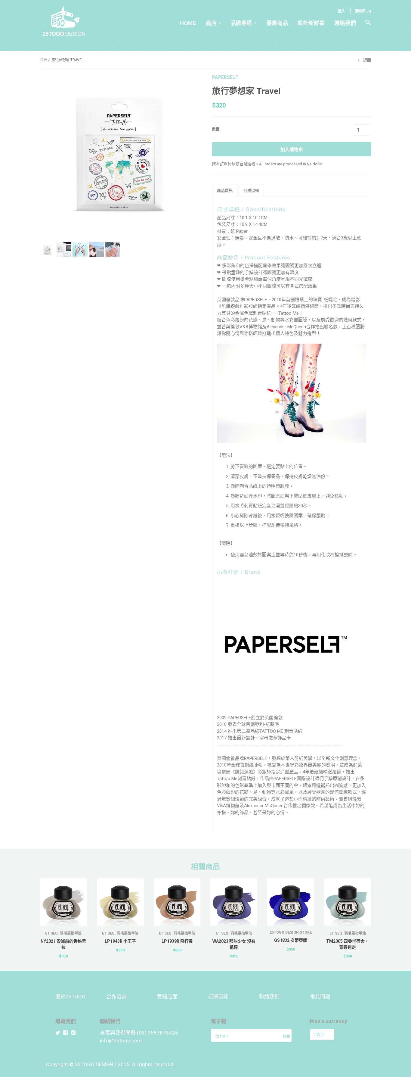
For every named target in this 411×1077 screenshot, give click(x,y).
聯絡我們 (345, 23)
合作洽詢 (116, 997)
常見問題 (320, 997)
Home (188, 23)
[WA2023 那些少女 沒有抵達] (233, 902)
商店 (211, 23)
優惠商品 (277, 23)
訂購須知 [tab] (251, 190)
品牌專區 (241, 23)
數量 (215, 129)
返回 (367, 60)
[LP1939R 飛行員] (177, 902)
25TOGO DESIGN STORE (291, 932)
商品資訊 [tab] (225, 190)
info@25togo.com (121, 1041)
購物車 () (363, 11)
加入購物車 (291, 149)
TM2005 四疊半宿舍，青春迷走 (347, 944)
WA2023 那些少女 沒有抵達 (233, 944)
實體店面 (167, 997)
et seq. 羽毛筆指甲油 (63, 933)
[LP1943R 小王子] (120, 902)
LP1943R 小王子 (120, 941)
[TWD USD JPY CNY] (333, 1034)
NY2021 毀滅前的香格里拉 (63, 944)
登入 (341, 11)
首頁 (43, 60)
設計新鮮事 (311, 23)
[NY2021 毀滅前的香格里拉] (63, 902)
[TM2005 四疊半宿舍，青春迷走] (347, 902)
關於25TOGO (70, 997)
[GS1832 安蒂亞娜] (290, 902)
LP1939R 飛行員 (177, 941)
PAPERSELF (225, 77)
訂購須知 (218, 997)
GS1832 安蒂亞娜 (290, 940)
